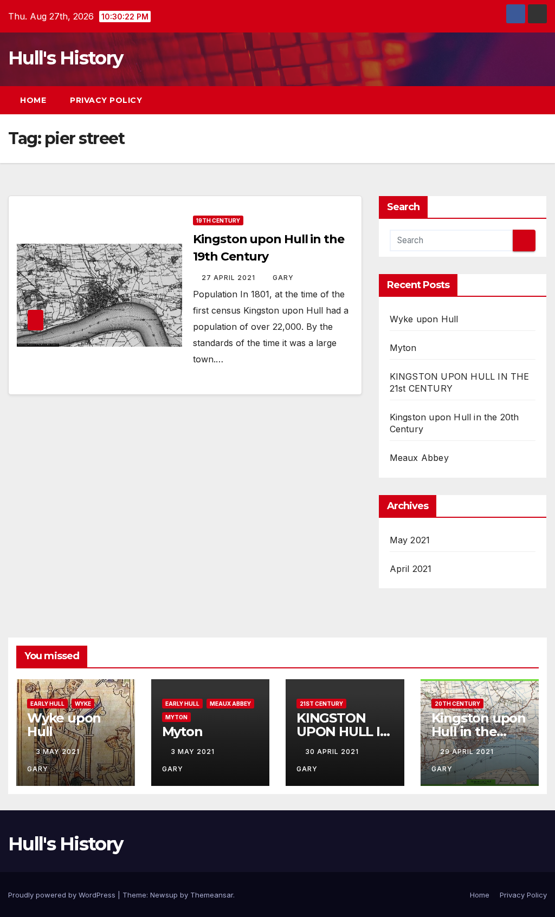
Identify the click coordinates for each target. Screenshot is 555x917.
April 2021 (411, 568)
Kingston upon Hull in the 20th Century (478, 731)
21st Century (321, 703)
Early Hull (47, 703)
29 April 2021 (468, 751)
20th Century (457, 703)
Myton (403, 347)
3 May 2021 (59, 751)
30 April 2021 (333, 751)
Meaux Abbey (419, 457)
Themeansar (211, 894)
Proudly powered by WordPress (63, 894)
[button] (519, 100)
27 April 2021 (229, 278)
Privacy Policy (106, 100)
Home (33, 100)
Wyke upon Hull (424, 319)
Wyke (83, 703)
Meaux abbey (230, 703)
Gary (283, 278)
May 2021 (410, 540)
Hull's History (65, 58)
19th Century (218, 220)
